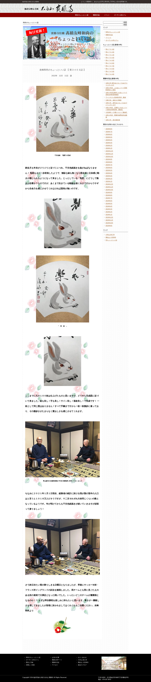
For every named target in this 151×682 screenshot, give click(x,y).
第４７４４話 (110, 74)
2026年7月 (109, 131)
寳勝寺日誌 (96, 15)
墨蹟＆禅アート (57, 660)
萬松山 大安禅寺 (111, 237)
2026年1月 (109, 148)
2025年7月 (109, 165)
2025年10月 (109, 156)
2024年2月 (109, 212)
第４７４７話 (110, 66)
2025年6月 (109, 167)
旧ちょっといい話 (111, 240)
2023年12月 (109, 217)
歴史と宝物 (29, 662)
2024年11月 (109, 187)
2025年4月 (109, 173)
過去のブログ (82, 665)
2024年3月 (109, 209)
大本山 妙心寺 (110, 234)
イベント (107, 15)
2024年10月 (109, 190)
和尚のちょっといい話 (81, 15)
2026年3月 (109, 143)
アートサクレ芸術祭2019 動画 (116, 97)
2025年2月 (109, 178)
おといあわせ (82, 657)
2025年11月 (109, 154)
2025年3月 (109, 176)
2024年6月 (109, 201)
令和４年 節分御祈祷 (113, 120)
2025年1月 (109, 181)
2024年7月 (109, 198)
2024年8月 (109, 195)
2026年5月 (109, 137)
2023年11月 (109, 220)
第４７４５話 (110, 71)
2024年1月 (109, 214)
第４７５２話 (110, 52)
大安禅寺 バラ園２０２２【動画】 (117, 112)
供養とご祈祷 (30, 665)
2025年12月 (109, 151)
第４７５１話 (110, 55)
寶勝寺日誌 (55, 662)
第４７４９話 (110, 60)
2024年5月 (109, 203)
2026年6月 (109, 134)
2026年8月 (109, 129)
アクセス (55, 665)
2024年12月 (109, 184)
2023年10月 (109, 223)
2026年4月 (109, 140)
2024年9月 (109, 192)
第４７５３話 (110, 49)
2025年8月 (109, 162)
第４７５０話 (110, 57)
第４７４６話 (110, 68)
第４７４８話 (110, 63)
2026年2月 (109, 145)
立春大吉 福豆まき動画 (113, 100)
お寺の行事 (55, 657)
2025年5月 (109, 170)
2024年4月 (109, 206)
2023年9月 (109, 225)
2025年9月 (109, 159)
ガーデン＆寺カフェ (120, 15)
